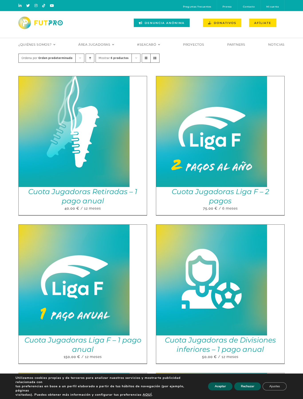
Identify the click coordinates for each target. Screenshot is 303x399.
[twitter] (28, 5)
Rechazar (247, 386)
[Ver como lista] (155, 58)
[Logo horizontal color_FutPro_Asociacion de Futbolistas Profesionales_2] (40, 18)
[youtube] (52, 5)
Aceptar (220, 386)
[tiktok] (43, 5)
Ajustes (274, 386)
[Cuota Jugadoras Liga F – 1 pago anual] (74, 228)
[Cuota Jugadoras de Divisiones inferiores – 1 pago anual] (211, 228)
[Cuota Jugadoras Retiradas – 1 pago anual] (74, 79)
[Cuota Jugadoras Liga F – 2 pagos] (211, 79)
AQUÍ (147, 395)
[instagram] (36, 5)
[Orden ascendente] (90, 58)
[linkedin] (20, 5)
